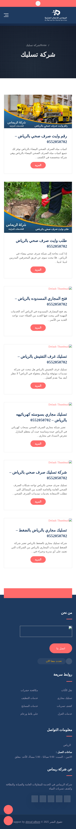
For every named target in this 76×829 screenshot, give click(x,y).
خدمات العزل (65, 713)
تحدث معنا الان (54, 660)
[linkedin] (35, 799)
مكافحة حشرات (29, 690)
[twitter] (43, 799)
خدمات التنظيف (29, 698)
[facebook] (67, 799)
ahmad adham (32, 821)
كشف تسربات (64, 705)
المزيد (38, 165)
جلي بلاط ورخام (29, 713)
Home (43, 45)
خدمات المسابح (29, 705)
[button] (38, 3)
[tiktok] (59, 799)
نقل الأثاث (66, 690)
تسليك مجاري (64, 698)
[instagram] (51, 799)
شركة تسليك (33, 45)
